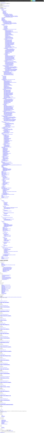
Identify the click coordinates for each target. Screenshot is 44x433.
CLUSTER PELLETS (5, 155)
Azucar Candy (4, 11)
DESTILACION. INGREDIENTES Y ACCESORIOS (8, 194)
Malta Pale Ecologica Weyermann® (9, 37)
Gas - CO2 (4, 178)
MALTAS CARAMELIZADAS (7, 68)
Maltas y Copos (3, 24)
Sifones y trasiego (6, 232)
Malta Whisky (3, 276)
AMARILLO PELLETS (6, 136)
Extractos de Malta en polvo (6, 160)
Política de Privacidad (4, 420)
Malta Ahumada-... (3, 286)
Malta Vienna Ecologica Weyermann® (9, 38)
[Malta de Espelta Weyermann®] (5, 289)
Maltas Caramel (4, 89)
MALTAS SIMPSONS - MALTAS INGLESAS (8, 65)
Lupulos (2, 133)
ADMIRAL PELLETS (6, 135)
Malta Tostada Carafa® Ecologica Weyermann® (10, 59)
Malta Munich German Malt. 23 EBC (8, 73)
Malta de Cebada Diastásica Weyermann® (9, 50)
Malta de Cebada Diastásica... (5, 364)
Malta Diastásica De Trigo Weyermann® (8, 101)
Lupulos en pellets (3, 147)
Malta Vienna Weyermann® (8, 33)
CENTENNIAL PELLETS (5, 154)
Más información (33, 0)
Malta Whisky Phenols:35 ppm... (5, 355)
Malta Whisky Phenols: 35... (5, 324)
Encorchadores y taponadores (6, 189)
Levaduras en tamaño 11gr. (7, 124)
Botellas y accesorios (5, 183)
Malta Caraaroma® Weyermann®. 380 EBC (9, 42)
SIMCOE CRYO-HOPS (6, 146)
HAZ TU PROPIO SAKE (5, 255)
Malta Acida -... (3, 285)
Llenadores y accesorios (6, 240)
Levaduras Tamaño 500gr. (6, 122)
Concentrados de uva (5, 190)
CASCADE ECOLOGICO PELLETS (8, 140)
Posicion (1, 296)
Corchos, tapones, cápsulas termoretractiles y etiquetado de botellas (9, 191)
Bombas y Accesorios (4, 173)
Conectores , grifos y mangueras (6, 179)
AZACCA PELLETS (6, 137)
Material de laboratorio (4, 172)
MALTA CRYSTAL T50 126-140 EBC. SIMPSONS (9, 120)
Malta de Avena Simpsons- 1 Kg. (5, 395)
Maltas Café (5, 105)
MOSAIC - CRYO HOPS (7, 144)
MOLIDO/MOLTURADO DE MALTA (6, 404)
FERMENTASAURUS (5, 168)
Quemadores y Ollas (4, 171)
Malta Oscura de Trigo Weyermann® (9, 62)
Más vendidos (3, 416)
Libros (2, 256)
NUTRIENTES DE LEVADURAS (6, 127)
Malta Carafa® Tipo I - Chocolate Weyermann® (10, 55)
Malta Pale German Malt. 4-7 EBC (7, 72)
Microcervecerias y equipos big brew (5, 257)
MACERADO (3, 186)
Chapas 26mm (4, 180)
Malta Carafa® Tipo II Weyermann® (9, 56)
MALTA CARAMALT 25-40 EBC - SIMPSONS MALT (10, 119)
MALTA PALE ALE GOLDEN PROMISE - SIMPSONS (11, 67)
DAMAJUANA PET (5, 170)
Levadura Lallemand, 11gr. (8, 125)
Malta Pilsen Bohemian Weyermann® (9, 31)
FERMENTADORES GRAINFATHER (7, 169)
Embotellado (4, 237)
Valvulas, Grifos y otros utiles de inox (5, 174)
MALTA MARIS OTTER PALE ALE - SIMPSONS (10, 66)
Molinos (4, 227)
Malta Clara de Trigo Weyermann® (9, 64)
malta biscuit (6, 54)
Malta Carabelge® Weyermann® (8, 41)
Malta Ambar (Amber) (6, 86)
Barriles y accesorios (4, 176)
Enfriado (2, 166)
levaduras (2, 121)
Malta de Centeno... (4, 291)
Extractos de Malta (3, 159)
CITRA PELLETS (6, 142)
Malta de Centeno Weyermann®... (6, 351)
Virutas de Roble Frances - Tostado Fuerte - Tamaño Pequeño (11, 16)
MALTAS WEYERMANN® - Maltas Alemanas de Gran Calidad (8, 79)
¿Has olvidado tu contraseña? (3, 8)
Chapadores (4, 181)
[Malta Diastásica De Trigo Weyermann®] (6, 288)
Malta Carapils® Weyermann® (7, 90)
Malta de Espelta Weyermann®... (5, 315)
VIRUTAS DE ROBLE (5, 13)
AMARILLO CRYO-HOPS (6, 158)
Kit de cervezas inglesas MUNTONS (6, 164)
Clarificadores (5, 203)
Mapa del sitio (3, 423)
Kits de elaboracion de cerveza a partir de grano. (8, 217)
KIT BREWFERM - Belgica (6, 163)
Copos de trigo (4, 78)
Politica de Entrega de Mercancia (5, 421)
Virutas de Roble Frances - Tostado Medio (8, 14)
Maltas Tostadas (4, 104)
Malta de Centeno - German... (5, 386)
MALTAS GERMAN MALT (6, 71)
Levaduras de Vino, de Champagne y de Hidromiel (8, 132)
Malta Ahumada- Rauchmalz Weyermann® (7, 268)
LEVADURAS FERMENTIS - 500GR (9, 123)
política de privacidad (11, 430)
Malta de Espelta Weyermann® (8, 51)
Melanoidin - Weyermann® (8, 36)
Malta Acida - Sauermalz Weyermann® (11, 49)
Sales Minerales (5, 204)
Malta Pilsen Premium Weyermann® (9, 30)
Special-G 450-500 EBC (7, 45)
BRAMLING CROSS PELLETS (7, 138)
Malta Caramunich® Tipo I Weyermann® (8, 93)
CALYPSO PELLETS (6, 139)
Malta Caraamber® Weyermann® (8, 39)
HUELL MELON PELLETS (7, 143)
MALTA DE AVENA (7, 53)
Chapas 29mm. (5, 238)
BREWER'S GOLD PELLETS (6, 151)
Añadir (1, 308)
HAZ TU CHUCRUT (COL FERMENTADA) (8, 247)
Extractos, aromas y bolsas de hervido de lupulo (8, 134)
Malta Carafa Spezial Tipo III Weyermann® (9, 58)
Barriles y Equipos (5, 177)
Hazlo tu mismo (3, 246)
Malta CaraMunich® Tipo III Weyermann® (8, 94)
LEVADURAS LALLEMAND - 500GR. (8, 129)
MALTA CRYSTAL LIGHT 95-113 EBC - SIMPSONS (11, 69)
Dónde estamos (3, 422)
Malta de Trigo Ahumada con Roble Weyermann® (10, 61)
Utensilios (3, 221)
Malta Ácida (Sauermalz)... (4, 302)
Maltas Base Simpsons (5, 116)
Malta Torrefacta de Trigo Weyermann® (9, 60)
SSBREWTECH (6, 223)
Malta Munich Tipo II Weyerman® (8, 34)
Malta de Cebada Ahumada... (5, 306)
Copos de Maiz (5, 27)
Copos (2, 75)
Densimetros (5, 243)
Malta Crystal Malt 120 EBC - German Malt (8, 74)
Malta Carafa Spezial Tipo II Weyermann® (8, 108)
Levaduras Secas (6, 210)
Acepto (31, 0)
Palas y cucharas (5, 245)
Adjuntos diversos (5, 10)
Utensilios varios (3, 175)
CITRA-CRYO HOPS (6, 145)
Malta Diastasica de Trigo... (4, 311)
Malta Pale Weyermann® (8, 32)
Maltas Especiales (6, 48)
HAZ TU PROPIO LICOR (4, 193)
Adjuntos (4, 201)
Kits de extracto (3, 162)
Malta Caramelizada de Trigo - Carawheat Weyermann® (10, 112)
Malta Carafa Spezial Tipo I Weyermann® (9, 57)
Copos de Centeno (6, 28)
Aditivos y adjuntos (5, 192)
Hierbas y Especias (5, 12)
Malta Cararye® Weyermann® (7, 97)
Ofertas (2, 415)
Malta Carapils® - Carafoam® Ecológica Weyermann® (11, 47)
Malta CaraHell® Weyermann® (8, 40)
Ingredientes (3, 200)
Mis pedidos (3, 427)
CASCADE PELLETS (5, 152)
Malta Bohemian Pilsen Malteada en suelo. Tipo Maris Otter (10, 82)
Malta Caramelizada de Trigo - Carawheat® (9, 46)
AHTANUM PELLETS (5, 148)
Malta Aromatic (7, 35)
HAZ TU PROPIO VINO (4, 188)
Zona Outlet (3, 258)
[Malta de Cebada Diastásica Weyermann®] (6, 287)
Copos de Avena (5, 26)
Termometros (4, 184)
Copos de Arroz (5, 25)
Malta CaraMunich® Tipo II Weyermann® (9, 43)
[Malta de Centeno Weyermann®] (5, 290)
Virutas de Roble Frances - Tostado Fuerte (8, 15)
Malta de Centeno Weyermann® (8, 52)
